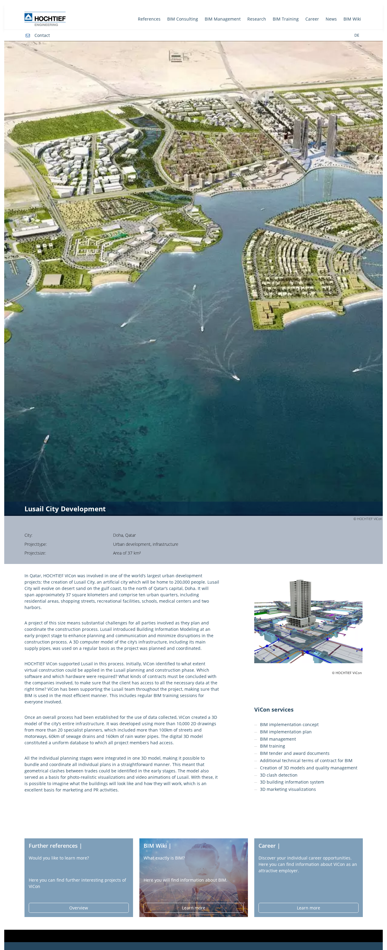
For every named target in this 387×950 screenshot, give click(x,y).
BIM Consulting (182, 19)
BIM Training (286, 19)
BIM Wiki (352, 19)
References (149, 19)
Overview (78, 908)
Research (256, 19)
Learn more (193, 908)
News (331, 19)
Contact (42, 35)
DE (356, 35)
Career (312, 19)
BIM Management (223, 19)
